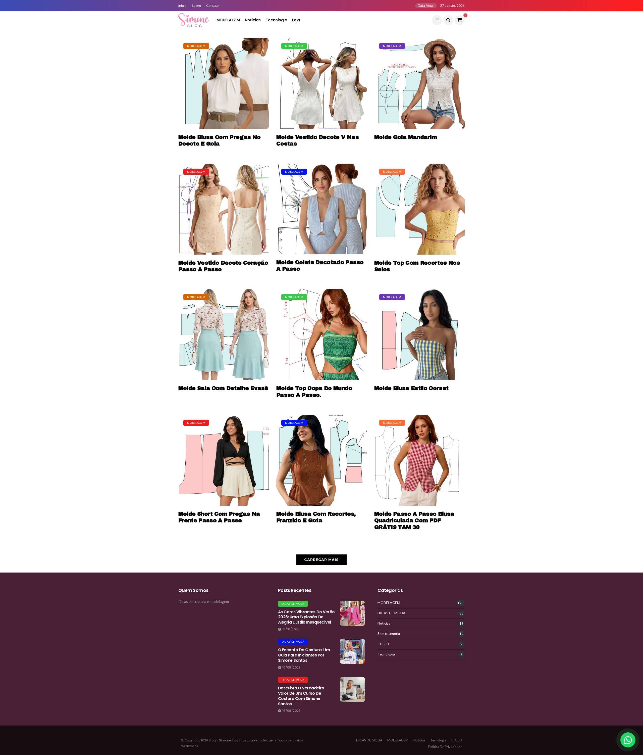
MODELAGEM (228, 20)
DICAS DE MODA (293, 604)
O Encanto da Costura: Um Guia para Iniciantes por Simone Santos (304, 655)
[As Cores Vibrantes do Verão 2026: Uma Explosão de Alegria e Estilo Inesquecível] (352, 613)
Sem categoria (389, 634)
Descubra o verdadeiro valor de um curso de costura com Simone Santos (301, 695)
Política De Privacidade (445, 747)
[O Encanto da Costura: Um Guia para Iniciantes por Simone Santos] (352, 651)
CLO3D (383, 644)
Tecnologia (276, 20)
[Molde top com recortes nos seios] (419, 209)
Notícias (253, 20)
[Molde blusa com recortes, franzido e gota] (321, 460)
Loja (296, 20)
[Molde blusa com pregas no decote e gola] (223, 83)
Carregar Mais (321, 559)
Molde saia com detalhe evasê (223, 388)
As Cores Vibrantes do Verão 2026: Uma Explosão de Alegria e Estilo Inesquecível (306, 617)
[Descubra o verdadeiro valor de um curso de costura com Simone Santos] (352, 689)
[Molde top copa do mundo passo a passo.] (321, 334)
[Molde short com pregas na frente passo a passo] (223, 460)
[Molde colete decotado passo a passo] (321, 209)
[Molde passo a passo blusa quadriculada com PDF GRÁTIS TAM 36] (419, 460)
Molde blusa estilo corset (411, 388)
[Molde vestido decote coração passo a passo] (223, 209)
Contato (212, 5)
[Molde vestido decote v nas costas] (321, 83)
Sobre (196, 5)
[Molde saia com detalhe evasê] (223, 334)
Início (182, 5)
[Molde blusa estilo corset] (419, 334)
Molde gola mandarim (405, 137)
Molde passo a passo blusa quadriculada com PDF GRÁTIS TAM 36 (414, 520)
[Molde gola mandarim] (419, 83)
